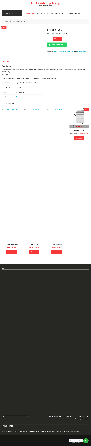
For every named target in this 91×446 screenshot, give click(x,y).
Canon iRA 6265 (81, 51)
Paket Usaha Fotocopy (74, 13)
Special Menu (10, 13)
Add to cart (57, 39)
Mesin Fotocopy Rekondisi (66, 51)
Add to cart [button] (11, 252)
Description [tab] (6, 61)
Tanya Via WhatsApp (58, 45)
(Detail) (18, 97)
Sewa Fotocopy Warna (58, 13)
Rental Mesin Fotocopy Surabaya (45, 3)
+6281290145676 (56, 417)
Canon (56, 51)
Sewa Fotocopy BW (43, 13)
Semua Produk (30, 13)
